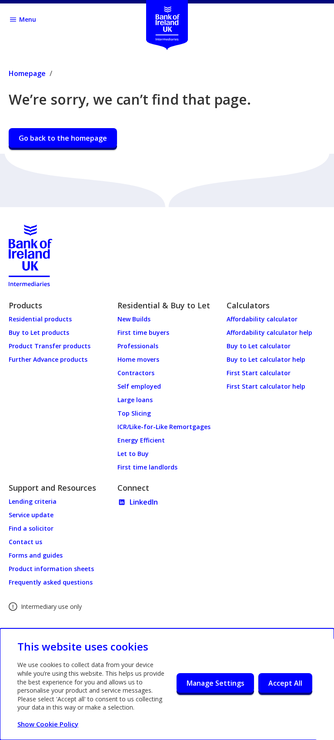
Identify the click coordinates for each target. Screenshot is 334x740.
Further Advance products (48, 359)
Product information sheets (51, 569)
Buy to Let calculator (259, 346)
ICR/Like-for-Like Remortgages (163, 427)
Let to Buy (133, 453)
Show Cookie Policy (47, 724)
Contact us (25, 542)
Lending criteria (33, 501)
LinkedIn (144, 502)
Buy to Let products (39, 332)
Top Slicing (134, 413)
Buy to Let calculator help (266, 359)
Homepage (27, 73)
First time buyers (143, 332)
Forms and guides (36, 555)
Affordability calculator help (269, 332)
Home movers (138, 359)
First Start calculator (259, 373)
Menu (27, 19)
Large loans (135, 400)
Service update (31, 515)
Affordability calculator (262, 319)
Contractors (135, 373)
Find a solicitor (31, 528)
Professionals (137, 346)
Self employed (139, 386)
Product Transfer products (49, 346)
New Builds (133, 319)
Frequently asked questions (51, 582)
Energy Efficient (141, 440)
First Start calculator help (266, 386)
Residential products (40, 319)
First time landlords (147, 467)
